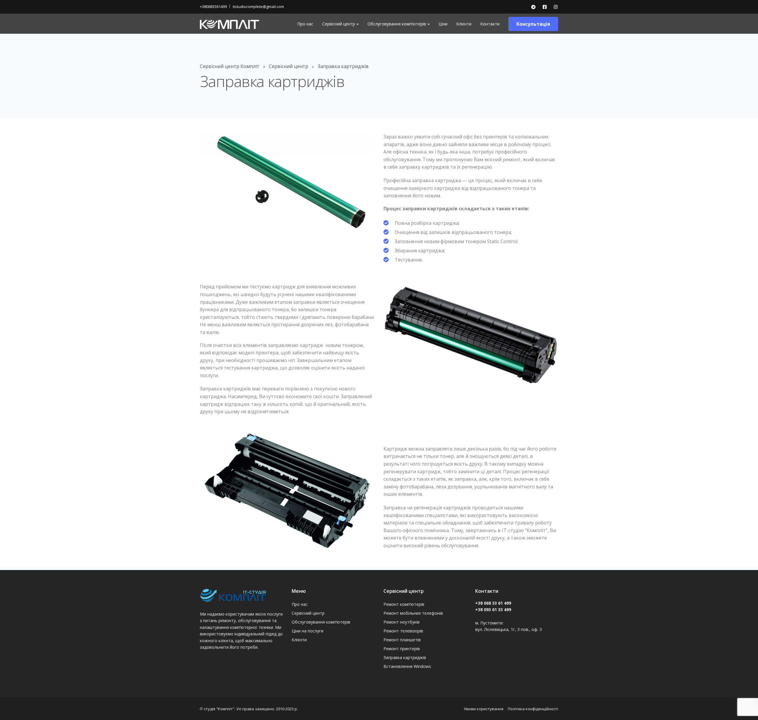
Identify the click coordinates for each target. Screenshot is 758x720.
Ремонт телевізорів (403, 631)
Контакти (490, 24)
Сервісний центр (338, 24)
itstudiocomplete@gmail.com (258, 6)
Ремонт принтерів (401, 648)
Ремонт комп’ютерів (403, 604)
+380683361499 (213, 6)
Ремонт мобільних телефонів (413, 613)
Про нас (305, 24)
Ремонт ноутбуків (401, 622)
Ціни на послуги (307, 631)
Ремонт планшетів (402, 639)
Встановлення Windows (407, 666)
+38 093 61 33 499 (493, 609)
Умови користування (483, 708)
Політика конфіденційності (533, 708)
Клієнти (463, 24)
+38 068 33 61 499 (493, 603)
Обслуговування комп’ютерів (396, 24)
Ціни (443, 24)
